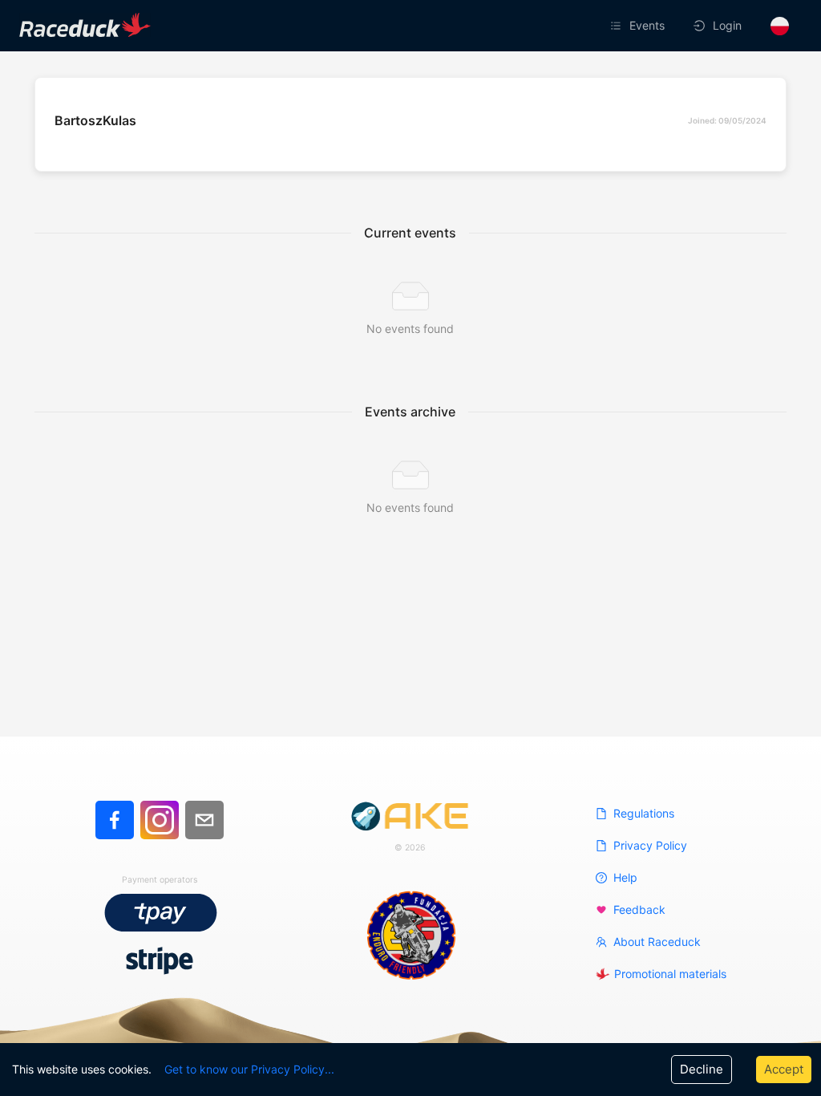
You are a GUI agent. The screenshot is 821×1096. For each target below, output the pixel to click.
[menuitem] (639, 25)
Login (727, 25)
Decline (701, 1069)
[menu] (559, 25)
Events (647, 25)
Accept (783, 1069)
